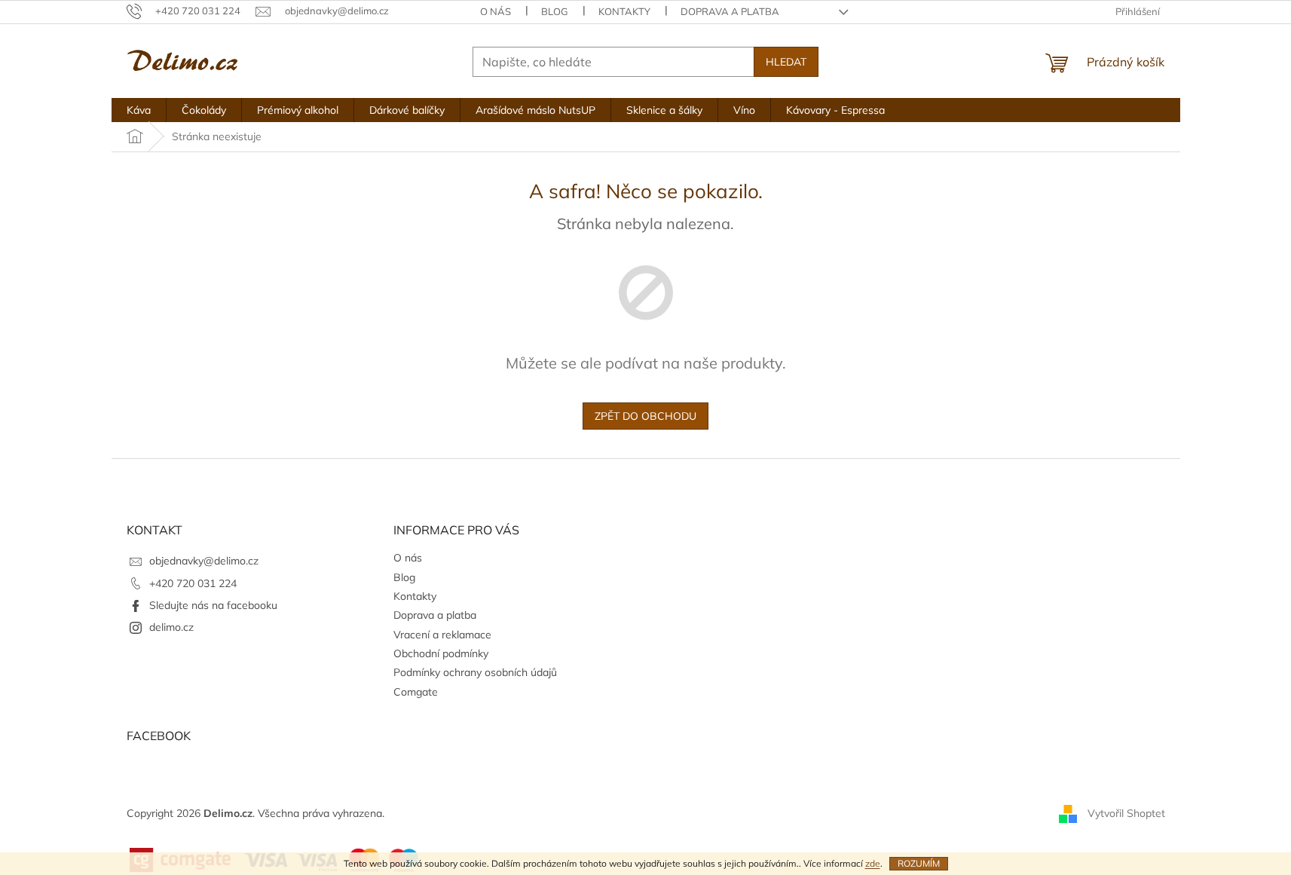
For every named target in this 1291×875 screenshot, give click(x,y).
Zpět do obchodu (645, 416)
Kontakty (624, 11)
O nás (495, 11)
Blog (554, 11)
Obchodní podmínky (440, 653)
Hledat (786, 62)
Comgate (415, 692)
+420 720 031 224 (193, 583)
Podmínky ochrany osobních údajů (475, 672)
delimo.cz (171, 627)
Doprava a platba (730, 11)
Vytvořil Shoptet (1126, 813)
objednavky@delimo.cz (204, 561)
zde (872, 863)
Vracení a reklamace (442, 634)
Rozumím (919, 863)
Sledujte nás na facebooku (213, 605)
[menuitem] (139, 110)
